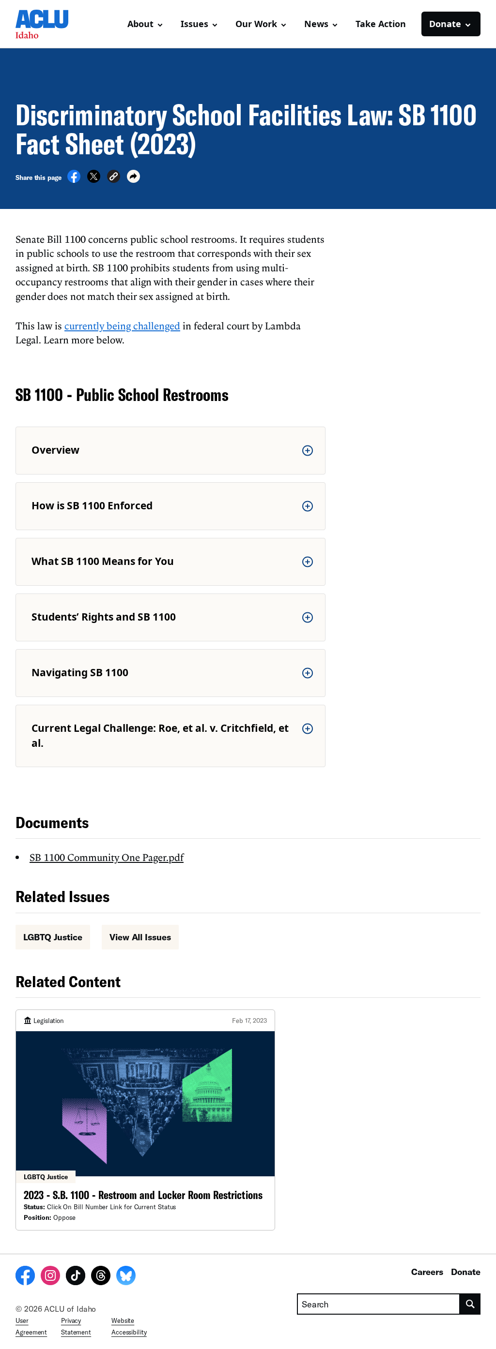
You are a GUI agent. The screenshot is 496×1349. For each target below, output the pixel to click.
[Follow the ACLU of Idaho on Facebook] (25, 1277)
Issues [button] (194, 24)
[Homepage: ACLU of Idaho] (49, 24)
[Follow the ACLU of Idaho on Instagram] (50, 1277)
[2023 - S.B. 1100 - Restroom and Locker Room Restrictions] (145, 1120)
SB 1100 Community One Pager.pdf (107, 857)
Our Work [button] (256, 24)
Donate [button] (445, 24)
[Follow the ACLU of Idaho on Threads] (100, 1277)
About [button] (140, 24)
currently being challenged (122, 325)
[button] (113, 178)
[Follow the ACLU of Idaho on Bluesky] (126, 1277)
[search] (470, 1304)
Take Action (381, 24)
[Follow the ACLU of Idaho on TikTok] (75, 1277)
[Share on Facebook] (73, 180)
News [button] (316, 24)
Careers (427, 1271)
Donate (465, 1271)
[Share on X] (93, 180)
